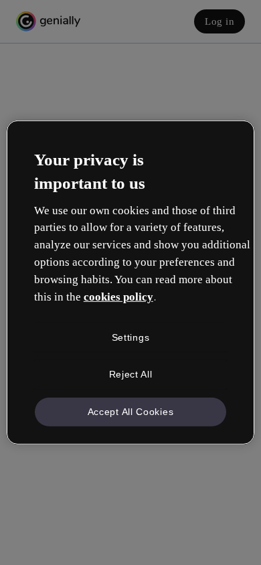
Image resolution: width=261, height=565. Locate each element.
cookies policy (118, 297)
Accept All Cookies (131, 411)
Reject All (131, 374)
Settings (131, 336)
